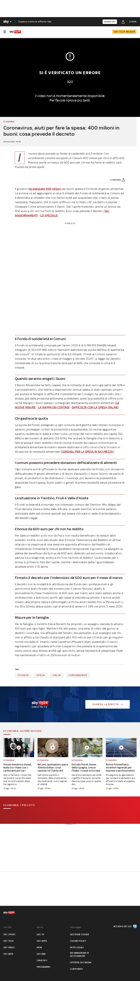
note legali (76, 947)
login (133, 21)
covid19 (23, 675)
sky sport (9, 934)
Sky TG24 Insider (124, 31)
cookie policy (78, 941)
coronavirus (78, 675)
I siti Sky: (7, 927)
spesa (41, 675)
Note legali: (75, 927)
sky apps (42, 941)
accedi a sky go (122, 926)
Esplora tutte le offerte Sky (35, 21)
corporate (76, 969)
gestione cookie (79, 934)
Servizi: (40, 927)
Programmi (43, 967)
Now (39, 947)
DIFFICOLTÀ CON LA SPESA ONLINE (95, 407)
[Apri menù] (4, 31)
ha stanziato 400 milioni (45, 189)
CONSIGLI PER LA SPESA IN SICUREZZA (87, 451)
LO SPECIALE (48, 215)
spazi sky (42, 960)
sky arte (8, 954)
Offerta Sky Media (80, 962)
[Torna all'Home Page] (15, 31)
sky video (9, 947)
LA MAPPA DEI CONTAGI (53, 407)
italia (57, 675)
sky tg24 (8, 941)
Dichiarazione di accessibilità (79, 954)
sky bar (41, 954)
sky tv (40, 934)
